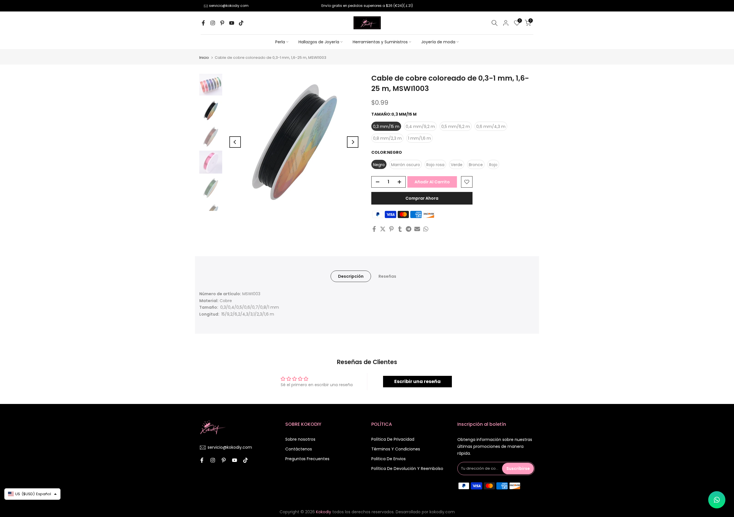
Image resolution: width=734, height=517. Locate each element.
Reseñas (387, 276)
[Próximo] (352, 142)
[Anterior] (235, 142)
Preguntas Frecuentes (307, 459)
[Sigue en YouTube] (231, 23)
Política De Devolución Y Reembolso (407, 468)
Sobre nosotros (300, 439)
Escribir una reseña (417, 381)
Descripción (351, 276)
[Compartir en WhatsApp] (426, 229)
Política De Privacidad (392, 439)
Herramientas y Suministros (380, 42)
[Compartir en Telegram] (408, 229)
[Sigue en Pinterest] (222, 23)
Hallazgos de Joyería (318, 42)
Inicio (204, 57)
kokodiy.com (442, 512)
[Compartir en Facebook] (374, 229)
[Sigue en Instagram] (212, 23)
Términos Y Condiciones (395, 449)
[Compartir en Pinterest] (391, 229)
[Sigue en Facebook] (203, 23)
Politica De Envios (388, 459)
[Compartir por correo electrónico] (417, 229)
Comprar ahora (421, 198)
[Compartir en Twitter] (383, 229)
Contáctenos (298, 449)
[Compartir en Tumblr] (400, 229)
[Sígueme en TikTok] (241, 23)
